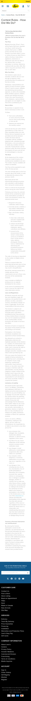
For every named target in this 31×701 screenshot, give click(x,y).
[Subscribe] (27, 572)
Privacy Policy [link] (6, 649)
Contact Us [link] (5, 591)
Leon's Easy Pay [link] (7, 633)
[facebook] (11, 578)
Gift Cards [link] (4, 636)
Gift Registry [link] (5, 675)
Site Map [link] (4, 610)
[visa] (13, 696)
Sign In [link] (3, 670)
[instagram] (15, 578)
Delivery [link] (4, 619)
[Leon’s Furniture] (15, 6)
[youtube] (23, 578)
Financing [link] (4, 626)
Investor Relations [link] (7, 652)
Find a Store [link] (5, 593)
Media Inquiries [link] (6, 661)
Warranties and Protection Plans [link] (12, 631)
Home (3, 15)
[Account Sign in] (23, 6)
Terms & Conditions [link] (8, 659)
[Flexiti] (9, 696)
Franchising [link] (5, 656)
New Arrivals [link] (5, 608)
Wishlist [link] (4, 677)
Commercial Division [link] (8, 654)
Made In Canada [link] (7, 605)
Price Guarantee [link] (7, 624)
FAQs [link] (3, 601)
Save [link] (3, 603)
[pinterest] (19, 578)
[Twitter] (8, 578)
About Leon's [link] (6, 644)
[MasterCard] (22, 696)
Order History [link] (6, 672)
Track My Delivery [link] (7, 621)
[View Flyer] (8, 6)
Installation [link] (5, 629)
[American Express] (17, 696)
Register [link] (4, 679)
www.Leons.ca (19, 496)
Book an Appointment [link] (9, 598)
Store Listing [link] (5, 596)
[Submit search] (28, 10)
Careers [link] (4, 647)
